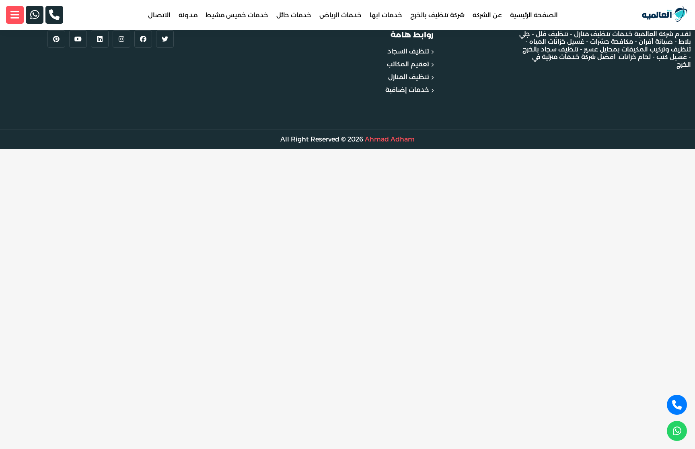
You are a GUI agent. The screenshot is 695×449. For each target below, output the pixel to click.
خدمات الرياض (340, 15)
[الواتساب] (34, 15)
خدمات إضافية (407, 90)
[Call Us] (677, 405)
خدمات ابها (386, 15)
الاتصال (159, 15)
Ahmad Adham (390, 139)
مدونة (188, 15)
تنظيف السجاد (408, 51)
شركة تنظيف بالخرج (437, 15)
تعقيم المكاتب (408, 64)
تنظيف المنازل (408, 77)
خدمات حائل (293, 15)
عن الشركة (487, 15)
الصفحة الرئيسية (534, 15)
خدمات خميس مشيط (237, 15)
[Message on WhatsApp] (677, 431)
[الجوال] (54, 15)
